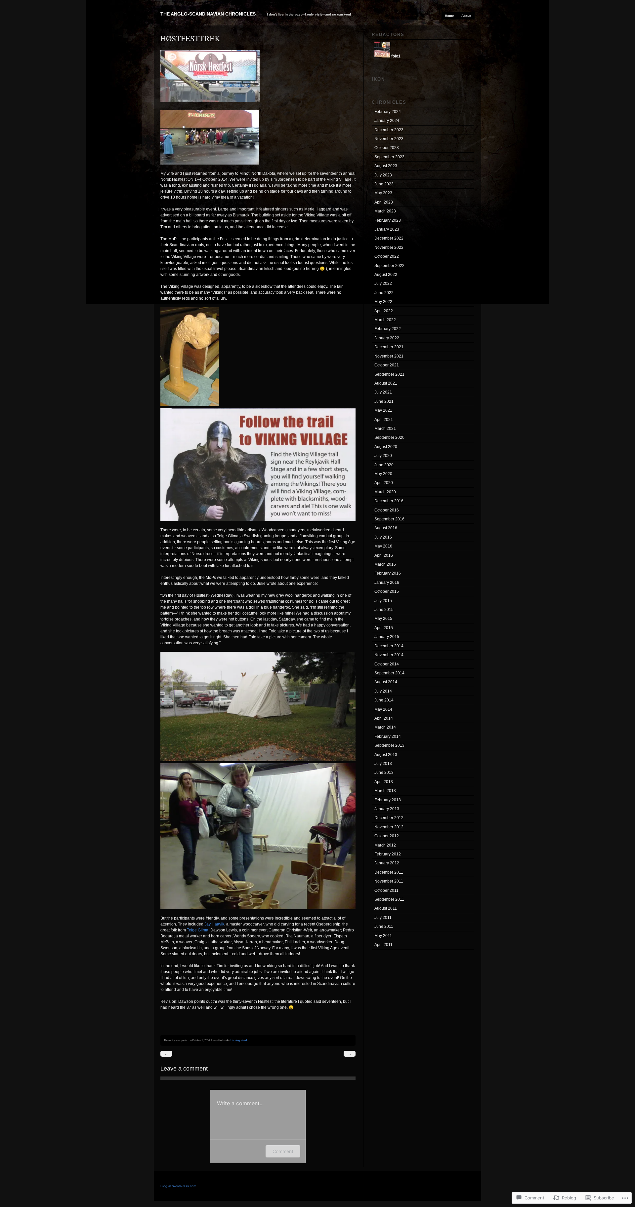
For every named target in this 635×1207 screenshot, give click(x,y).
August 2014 (385, 682)
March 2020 (385, 492)
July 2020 (383, 455)
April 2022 (383, 311)
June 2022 (384, 292)
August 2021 (385, 383)
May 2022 (383, 301)
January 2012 (386, 863)
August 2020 (385, 446)
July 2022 (383, 283)
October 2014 (386, 664)
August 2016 (385, 528)
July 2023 (383, 175)
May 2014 (383, 709)
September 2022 (389, 265)
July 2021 (383, 392)
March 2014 (385, 727)
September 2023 (389, 157)
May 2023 (383, 193)
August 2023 (385, 166)
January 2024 (386, 120)
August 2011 (385, 908)
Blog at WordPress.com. (178, 1186)
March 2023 (385, 211)
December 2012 (388, 817)
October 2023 (386, 147)
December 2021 (388, 347)
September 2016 (389, 519)
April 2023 (383, 202)
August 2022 (385, 274)
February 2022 (387, 328)
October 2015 (386, 591)
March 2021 (385, 428)
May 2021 (383, 410)
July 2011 (383, 917)
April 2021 (383, 419)
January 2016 (386, 582)
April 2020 (383, 482)
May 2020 (383, 473)
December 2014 (388, 646)
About (466, 16)
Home (449, 16)
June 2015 (384, 609)
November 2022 (388, 247)
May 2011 (383, 935)
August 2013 (385, 754)
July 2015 (383, 600)
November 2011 (388, 881)
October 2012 (386, 836)
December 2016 (388, 501)
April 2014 (383, 718)
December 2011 (388, 872)
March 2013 (385, 790)
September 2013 (389, 745)
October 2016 (386, 510)
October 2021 (386, 365)
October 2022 (386, 256)
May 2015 (383, 618)
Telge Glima (197, 930)
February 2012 (387, 854)
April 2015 (383, 627)
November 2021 (388, 356)
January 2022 (386, 338)
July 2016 (383, 537)
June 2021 (384, 401)
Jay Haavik (214, 924)
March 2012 (385, 845)
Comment (283, 1151)
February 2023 (387, 220)
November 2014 (388, 655)
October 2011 (386, 890)
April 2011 (383, 944)
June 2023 (384, 184)
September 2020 (389, 437)
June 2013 (384, 772)
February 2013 (387, 800)
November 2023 (388, 138)
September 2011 (389, 899)
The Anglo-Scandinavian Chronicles (208, 14)
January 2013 (386, 809)
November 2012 (388, 827)
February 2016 (387, 573)
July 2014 (383, 691)
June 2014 (384, 700)
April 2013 (383, 781)
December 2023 (388, 130)
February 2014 (387, 736)
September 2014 (389, 673)
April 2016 (383, 555)
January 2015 (386, 636)
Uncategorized (239, 1040)
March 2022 (385, 320)
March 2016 (385, 564)
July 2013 (383, 763)
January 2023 (386, 229)
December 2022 (388, 238)
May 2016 (383, 546)
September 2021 (389, 374)
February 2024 (387, 111)
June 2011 (383, 926)
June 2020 (384, 465)
